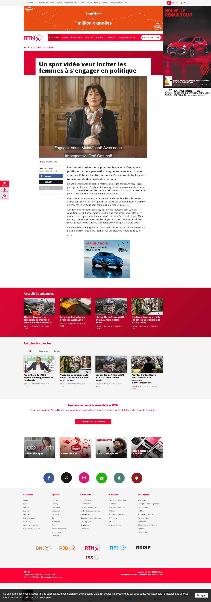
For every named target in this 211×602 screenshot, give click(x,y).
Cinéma (112, 504)
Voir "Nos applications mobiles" (123, 447)
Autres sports (57, 532)
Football (55, 500)
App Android (136, 478)
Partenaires (143, 518)
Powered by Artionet (129, 574)
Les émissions (86, 500)
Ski (53, 518)
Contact (141, 529)
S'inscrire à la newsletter (93, 422)
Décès (76, 3)
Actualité (54, 37)
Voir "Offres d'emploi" (159, 447)
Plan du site (57, 577)
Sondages (85, 525)
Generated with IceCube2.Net (151, 574)
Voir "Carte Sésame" (52, 447)
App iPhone (119, 478)
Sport (65, 37)
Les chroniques (87, 504)
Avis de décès (114, 525)
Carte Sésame (86, 3)
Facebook (48, 478)
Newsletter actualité (31, 529)
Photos (89, 37)
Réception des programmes (149, 504)
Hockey (55, 504)
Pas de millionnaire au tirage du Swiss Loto (72, 318)
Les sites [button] (29, 3)
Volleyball (56, 511)
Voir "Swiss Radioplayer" (87, 447)
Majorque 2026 (127, 37)
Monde (26, 507)
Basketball (56, 507)
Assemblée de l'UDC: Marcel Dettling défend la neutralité (38, 377)
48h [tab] (29, 351)
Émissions (76, 37)
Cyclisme (55, 514)
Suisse (50, 47)
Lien (46, 188)
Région (26, 500)
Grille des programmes (90, 511)
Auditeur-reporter (179, 3)
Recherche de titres (89, 507)
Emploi (112, 521)
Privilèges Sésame (101, 3)
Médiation (142, 521)
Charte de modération (147, 525)
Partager (47, 176)
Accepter (201, 595)
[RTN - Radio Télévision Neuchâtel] (92, 547)
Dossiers (26, 521)
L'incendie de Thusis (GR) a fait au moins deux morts (109, 320)
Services (111, 37)
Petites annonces (116, 514)
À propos (142, 500)
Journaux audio (29, 518)
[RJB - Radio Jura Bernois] (67, 547)
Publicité (141, 511)
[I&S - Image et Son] (92, 557)
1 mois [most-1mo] (57, 351)
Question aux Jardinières (91, 518)
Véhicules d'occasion (118, 3)
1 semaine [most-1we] (43, 351)
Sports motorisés (59, 529)
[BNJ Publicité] (42, 547)
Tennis (54, 525)
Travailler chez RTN (146, 514)
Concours (85, 529)
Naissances (68, 3)
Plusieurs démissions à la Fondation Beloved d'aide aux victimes (145, 320)
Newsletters (101, 478)
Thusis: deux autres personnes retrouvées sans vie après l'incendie (37, 320)
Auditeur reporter (30, 525)
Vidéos (99, 37)
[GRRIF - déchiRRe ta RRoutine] (143, 547)
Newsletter (142, 532)
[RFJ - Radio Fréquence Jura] (118, 547)
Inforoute (50, 3)
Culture (26, 514)
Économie (27, 511)
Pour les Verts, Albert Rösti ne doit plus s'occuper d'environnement (143, 378)
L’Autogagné (86, 521)
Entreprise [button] (40, 3)
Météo (112, 511)
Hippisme (56, 521)
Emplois (58, 3)
